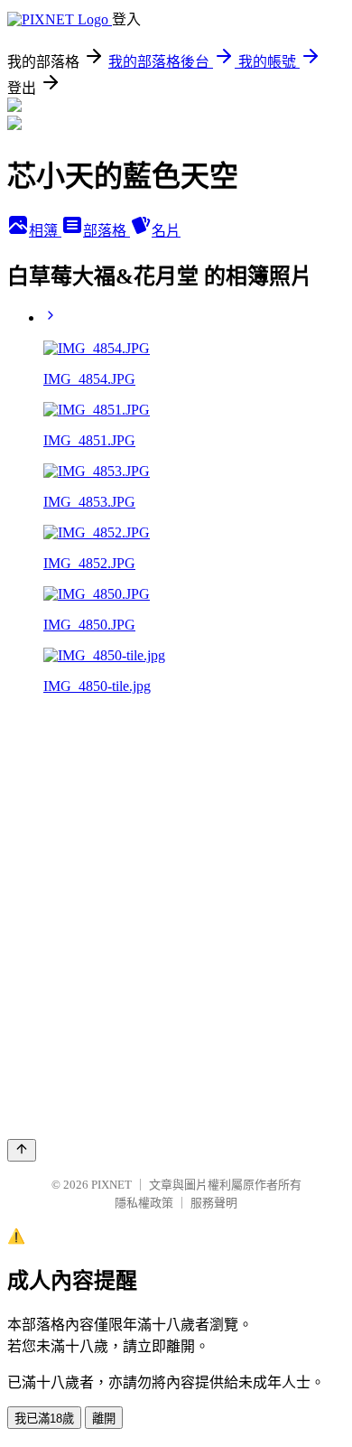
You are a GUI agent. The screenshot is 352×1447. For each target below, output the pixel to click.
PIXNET (111, 1184)
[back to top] (21, 1150)
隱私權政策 (144, 1202)
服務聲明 (213, 1202)
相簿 (45, 230)
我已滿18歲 (44, 1418)
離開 (104, 1418)
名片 (166, 230)
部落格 (106, 230)
